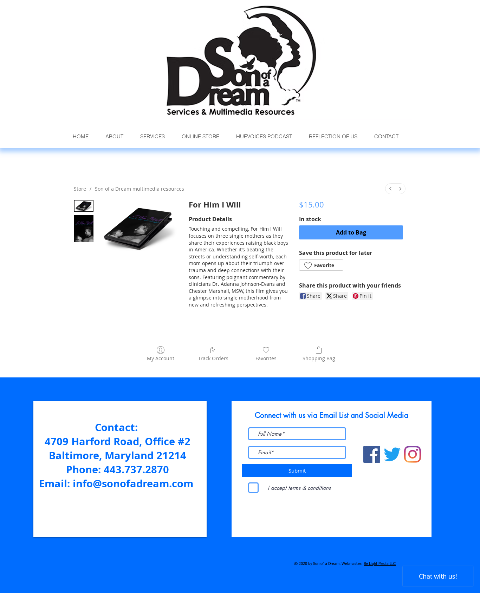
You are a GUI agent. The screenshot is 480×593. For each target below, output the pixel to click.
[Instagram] (412, 454)
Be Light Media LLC (380, 564)
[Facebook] (371, 454)
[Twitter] (392, 454)
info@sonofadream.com (133, 483)
